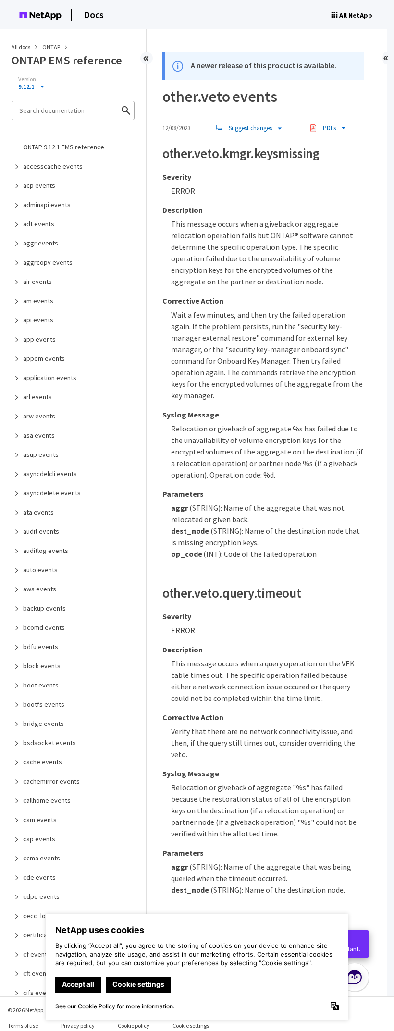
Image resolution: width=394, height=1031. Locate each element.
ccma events (41, 858)
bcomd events (44, 627)
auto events (40, 569)
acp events (39, 185)
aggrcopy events (48, 262)
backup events (44, 608)
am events (38, 300)
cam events (40, 819)
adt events (38, 224)
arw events (39, 416)
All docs (21, 46)
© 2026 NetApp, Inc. (31, 1010)
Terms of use (23, 1025)
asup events (41, 454)
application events (49, 377)
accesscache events (53, 166)
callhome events (47, 800)
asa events (39, 435)
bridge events (43, 723)
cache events (42, 762)
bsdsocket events (49, 742)
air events (37, 281)
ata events (38, 512)
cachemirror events (51, 781)
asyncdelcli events (50, 473)
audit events (41, 531)
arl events (37, 397)
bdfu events (40, 646)
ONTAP (51, 46)
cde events (39, 877)
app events (39, 339)
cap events (39, 839)
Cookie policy (133, 1025)
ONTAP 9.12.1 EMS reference (63, 147)
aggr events (40, 243)
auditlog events (45, 550)
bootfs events (43, 704)
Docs (94, 15)
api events (38, 320)
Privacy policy (78, 1025)
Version (27, 79)
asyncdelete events (52, 493)
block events (42, 666)
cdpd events (41, 896)
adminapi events (47, 204)
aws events (39, 589)
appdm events (44, 358)
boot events (41, 685)
